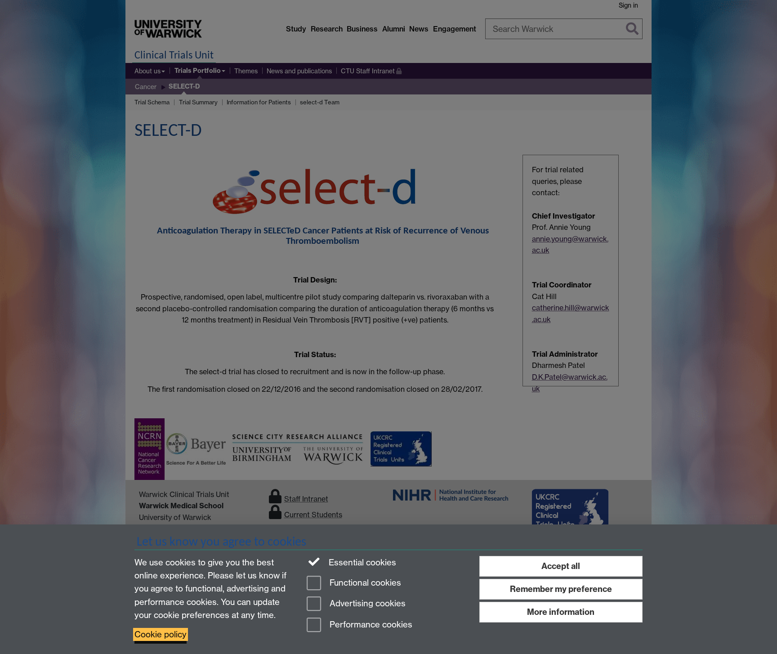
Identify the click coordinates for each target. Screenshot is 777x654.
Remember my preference (561, 589)
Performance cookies (369, 625)
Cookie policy (160, 634)
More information (560, 612)
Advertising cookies (366, 604)
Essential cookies (361, 562)
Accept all (560, 566)
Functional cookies (364, 583)
